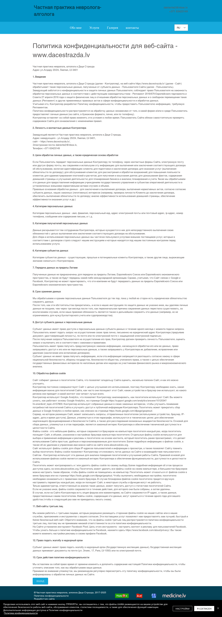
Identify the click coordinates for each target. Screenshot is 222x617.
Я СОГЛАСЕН (204, 608)
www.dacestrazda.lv (61, 55)
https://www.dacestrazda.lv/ (150, 83)
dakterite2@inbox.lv (176, 7)
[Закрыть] (218, 608)
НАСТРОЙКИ (182, 608)
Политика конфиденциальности (51, 595)
